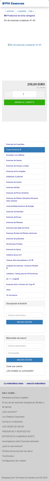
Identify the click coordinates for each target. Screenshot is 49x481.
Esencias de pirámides (15, 239)
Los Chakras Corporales (13, 416)
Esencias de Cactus (14, 182)
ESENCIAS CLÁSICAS (14, 177)
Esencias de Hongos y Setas (17, 166)
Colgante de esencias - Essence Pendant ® (22, 267)
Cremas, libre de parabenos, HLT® (19, 260)
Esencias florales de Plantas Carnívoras (21, 233)
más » (31, 11)
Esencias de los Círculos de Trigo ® (20, 284)
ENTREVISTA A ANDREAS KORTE (18, 436)
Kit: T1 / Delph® (12, 279)
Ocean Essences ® (13, 150)
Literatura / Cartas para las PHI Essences (22, 274)
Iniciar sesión (24, 322)
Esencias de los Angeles (15, 171)
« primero (9, 11)
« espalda (21, 11)
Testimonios (8, 456)
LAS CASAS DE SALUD (13, 426)
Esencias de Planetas (14, 222)
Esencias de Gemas (14, 160)
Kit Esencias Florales (14, 244)
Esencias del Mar (13, 187)
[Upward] (41, 477)
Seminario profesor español (15, 397)
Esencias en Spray (13, 249)
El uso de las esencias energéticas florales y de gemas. (23, 404)
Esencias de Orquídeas (15, 144)
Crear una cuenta (14, 366)
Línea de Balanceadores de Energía (20, 206)
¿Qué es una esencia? (12, 446)
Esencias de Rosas (13, 217)
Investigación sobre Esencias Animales (20, 441)
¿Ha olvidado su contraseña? (20, 371)
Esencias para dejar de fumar (17, 228)
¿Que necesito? (9, 412)
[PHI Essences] (12, 3)
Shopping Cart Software (13, 477)
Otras (8, 290)
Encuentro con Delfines (15, 155)
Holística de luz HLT (14, 255)
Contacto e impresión (12, 421)
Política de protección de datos (17, 451)
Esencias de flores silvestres (17, 193)
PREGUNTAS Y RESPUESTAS (16, 431)
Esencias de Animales (14, 212)
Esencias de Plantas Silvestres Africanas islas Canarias (22, 199)
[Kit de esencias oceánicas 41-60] (24, 45)
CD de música (11, 295)
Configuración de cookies (14, 460)
